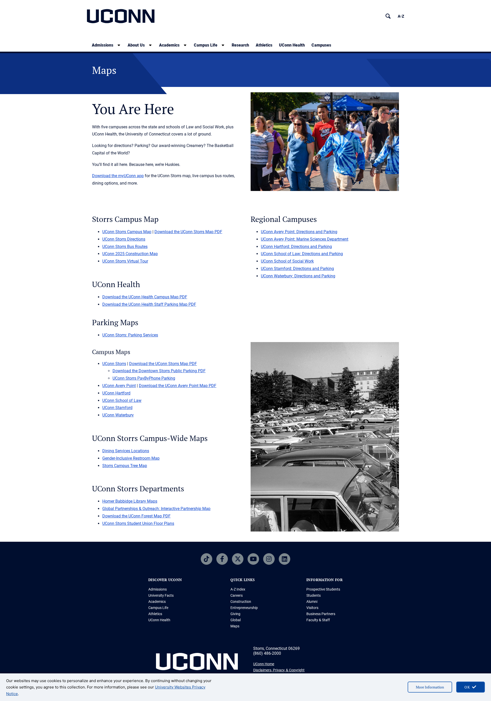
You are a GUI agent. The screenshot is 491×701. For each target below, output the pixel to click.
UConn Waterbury (118, 415)
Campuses (321, 45)
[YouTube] (253, 559)
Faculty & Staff (318, 620)
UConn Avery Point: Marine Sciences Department (304, 239)
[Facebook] (222, 559)
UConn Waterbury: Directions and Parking (298, 276)
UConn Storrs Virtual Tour (125, 261)
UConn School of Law (121, 400)
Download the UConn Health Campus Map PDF (144, 297)
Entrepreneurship (244, 608)
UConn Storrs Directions (123, 239)
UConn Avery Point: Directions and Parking (299, 231)
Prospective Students (323, 589)
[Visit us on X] (237, 559)
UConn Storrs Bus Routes (125, 246)
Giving (235, 614)
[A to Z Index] (401, 16)
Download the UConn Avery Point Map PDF (177, 385)
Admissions (102, 45)
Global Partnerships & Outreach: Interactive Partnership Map (156, 508)
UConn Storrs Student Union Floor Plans (138, 523)
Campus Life (205, 45)
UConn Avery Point (119, 385)
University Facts (161, 595)
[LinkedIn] (284, 559)
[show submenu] (119, 45)
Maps (234, 626)
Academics (169, 45)
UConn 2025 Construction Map (130, 253)
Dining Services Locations (125, 450)
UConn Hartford (116, 393)
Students (313, 595)
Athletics (264, 45)
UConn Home (263, 664)
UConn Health (292, 45)
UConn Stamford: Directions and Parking (297, 268)
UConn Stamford (117, 407)
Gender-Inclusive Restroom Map (131, 458)
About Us (136, 45)
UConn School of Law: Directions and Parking (302, 253)
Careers (236, 595)
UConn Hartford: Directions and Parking (296, 246)
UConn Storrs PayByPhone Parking (144, 378)
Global (235, 620)
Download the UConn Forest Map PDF (136, 516)
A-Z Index (237, 589)
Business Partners (320, 614)
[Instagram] (269, 559)
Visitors (312, 608)
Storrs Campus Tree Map (124, 465)
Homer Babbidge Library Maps (129, 501)
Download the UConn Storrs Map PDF (188, 231)
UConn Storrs (114, 363)
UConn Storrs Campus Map (126, 231)
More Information (430, 687)
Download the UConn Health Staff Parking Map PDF (149, 304)
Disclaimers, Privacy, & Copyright (279, 670)
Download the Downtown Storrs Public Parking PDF (159, 370)
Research (240, 45)
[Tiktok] (206, 559)
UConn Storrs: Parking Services (130, 335)
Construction (240, 602)
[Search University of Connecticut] (388, 16)
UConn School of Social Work (287, 261)
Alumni (311, 602)
